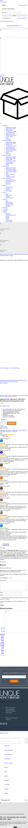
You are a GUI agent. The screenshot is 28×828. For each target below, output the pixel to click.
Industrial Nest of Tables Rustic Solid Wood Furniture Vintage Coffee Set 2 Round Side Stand (2, 644)
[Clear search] (23, 741)
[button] (2, 629)
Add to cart (11, 423)
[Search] (26, 741)
